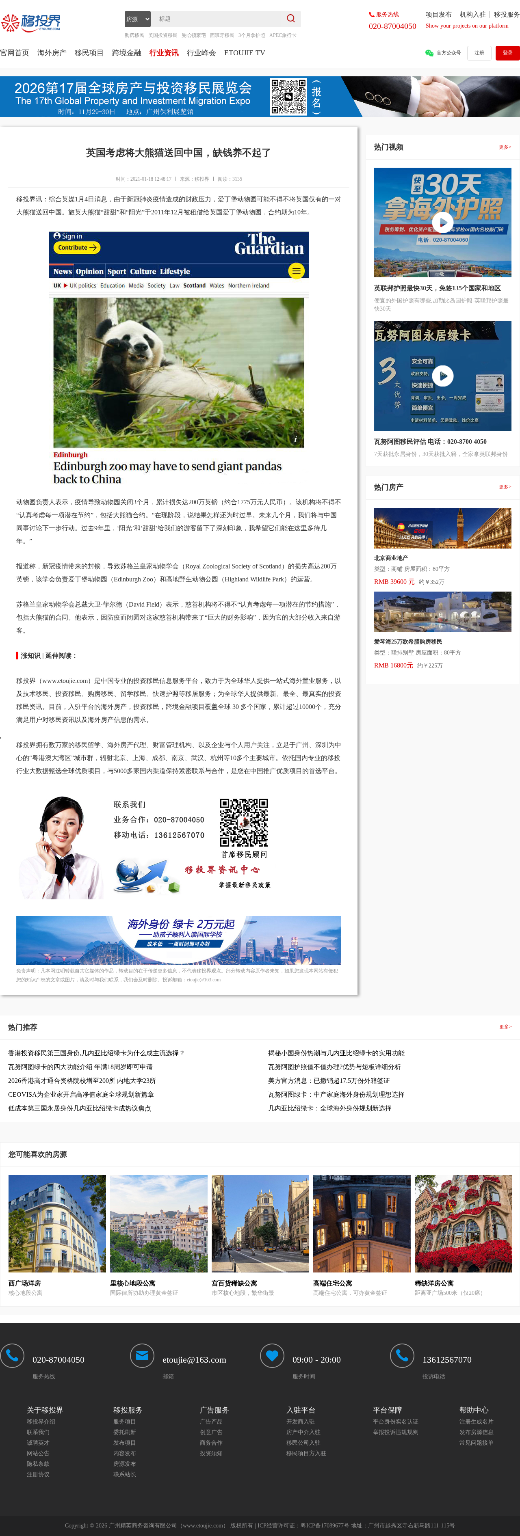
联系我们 (38, 1432)
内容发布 (124, 1453)
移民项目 (89, 53)
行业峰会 (201, 53)
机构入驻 (473, 14)
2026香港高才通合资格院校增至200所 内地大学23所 (82, 1080)
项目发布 (439, 14)
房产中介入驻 (303, 1432)
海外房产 (52, 53)
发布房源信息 (476, 1432)
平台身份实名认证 (395, 1422)
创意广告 (211, 1432)
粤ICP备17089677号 (325, 1526)
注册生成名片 (476, 1422)
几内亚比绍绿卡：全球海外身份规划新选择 (330, 1108)
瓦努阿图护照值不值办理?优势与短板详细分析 (334, 1066)
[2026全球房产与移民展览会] (260, 115)
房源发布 (124, 1464)
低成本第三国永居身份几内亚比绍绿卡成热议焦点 (79, 1108)
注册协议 (38, 1474)
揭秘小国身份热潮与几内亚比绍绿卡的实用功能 (336, 1053)
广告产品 (211, 1422)
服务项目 (124, 1422)
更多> (505, 147)
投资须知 (211, 1453)
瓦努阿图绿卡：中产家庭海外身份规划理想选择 (336, 1094)
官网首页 (14, 53)
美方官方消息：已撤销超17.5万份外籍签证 (329, 1080)
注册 (479, 53)
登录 (508, 53)
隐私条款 (38, 1464)
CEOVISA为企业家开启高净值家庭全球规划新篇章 (81, 1094)
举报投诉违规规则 (395, 1432)
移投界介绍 (41, 1422)
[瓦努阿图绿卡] (178, 963)
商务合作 (211, 1443)
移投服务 (507, 14)
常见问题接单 (476, 1443)
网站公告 (38, 1453)
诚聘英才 (38, 1443)
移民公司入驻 (303, 1443)
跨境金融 (126, 53)
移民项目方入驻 (306, 1453)
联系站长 (124, 1474)
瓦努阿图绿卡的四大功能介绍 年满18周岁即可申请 (80, 1066)
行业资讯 (164, 53)
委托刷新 (124, 1432)
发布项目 (124, 1443)
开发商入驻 (300, 1422)
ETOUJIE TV (244, 53)
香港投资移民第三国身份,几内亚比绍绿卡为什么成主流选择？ (96, 1053)
